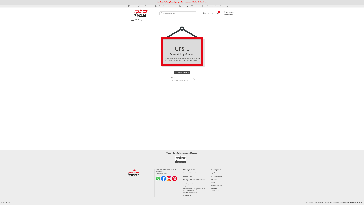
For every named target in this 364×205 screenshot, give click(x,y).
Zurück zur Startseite (182, 72)
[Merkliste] (213, 13)
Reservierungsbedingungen (341, 202)
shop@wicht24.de (192, 192)
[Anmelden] (208, 13)
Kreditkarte (214, 179)
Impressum (309, 202)
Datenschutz (328, 202)
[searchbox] (178, 13)
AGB (315, 202)
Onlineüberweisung (216, 176)
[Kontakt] (204, 13)
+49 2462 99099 (190, 191)
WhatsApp (187, 195)
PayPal (213, 173)
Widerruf (320, 202)
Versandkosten (215, 190)
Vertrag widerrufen (356, 202)
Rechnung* (214, 182)
